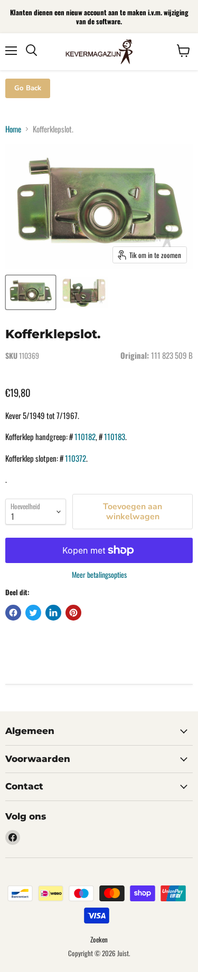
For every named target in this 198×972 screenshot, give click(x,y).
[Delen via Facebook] (13, 613)
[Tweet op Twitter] (33, 613)
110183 (114, 436)
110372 (75, 458)
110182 (85, 436)
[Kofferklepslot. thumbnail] (30, 292)
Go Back (27, 88)
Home (13, 129)
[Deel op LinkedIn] (53, 613)
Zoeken (99, 939)
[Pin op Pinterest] (73, 613)
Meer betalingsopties (99, 574)
